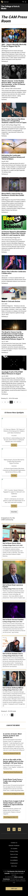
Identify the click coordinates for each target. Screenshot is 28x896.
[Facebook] (8, 831)
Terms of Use (14, 854)
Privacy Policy (14, 851)
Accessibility (14, 857)
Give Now (14, 866)
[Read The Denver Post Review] (14, 766)
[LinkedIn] (19, 831)
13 (11, 402)
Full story (8, 61)
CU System (14, 848)
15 (17, 402)
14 (14, 402)
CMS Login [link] (14, 888)
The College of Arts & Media (10, 7)
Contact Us (14, 842)
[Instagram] (14, 831)
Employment (14, 863)
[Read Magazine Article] (14, 809)
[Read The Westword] (14, 744)
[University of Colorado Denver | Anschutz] (5, 2)
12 (8, 402)
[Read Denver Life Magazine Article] (14, 787)
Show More (14, 511)
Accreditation (14, 860)
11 (5, 402)
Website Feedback (14, 845)
